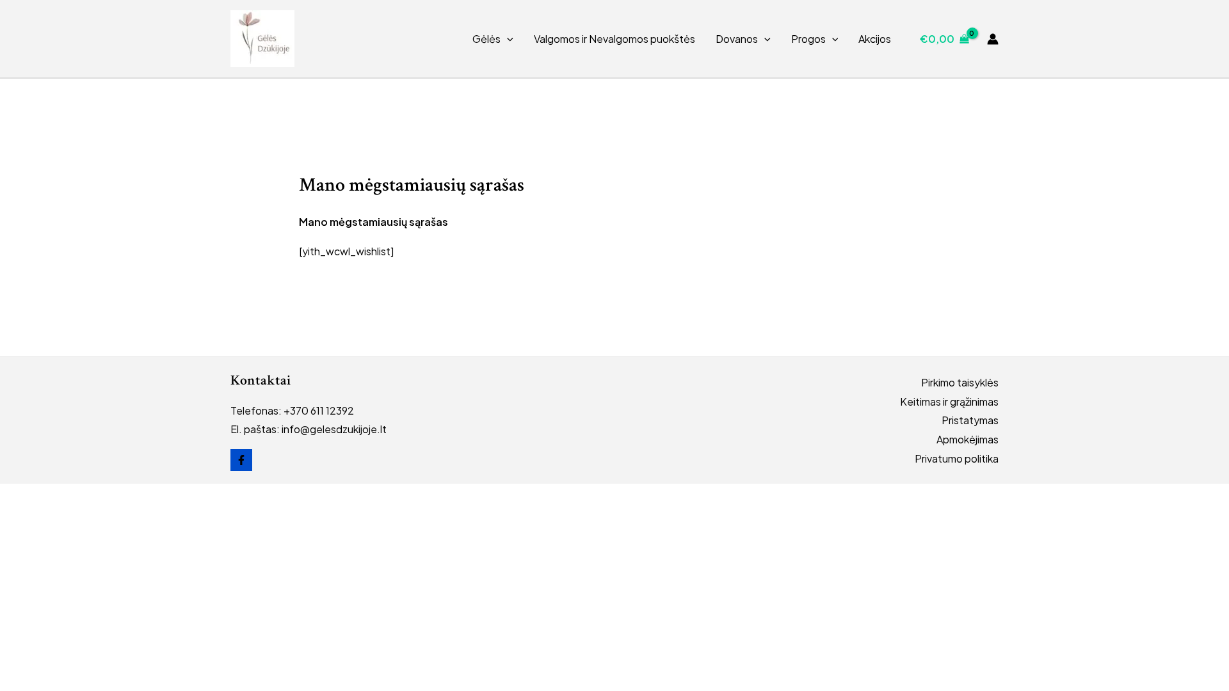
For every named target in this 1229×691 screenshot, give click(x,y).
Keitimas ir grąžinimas (949, 401)
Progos (808, 38)
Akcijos (874, 38)
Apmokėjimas (967, 439)
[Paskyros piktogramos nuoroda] (993, 39)
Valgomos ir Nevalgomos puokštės (614, 38)
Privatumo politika (957, 458)
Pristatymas (970, 420)
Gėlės (486, 38)
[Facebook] (241, 460)
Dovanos (737, 38)
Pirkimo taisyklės (960, 382)
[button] (507, 39)
